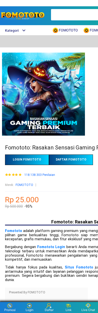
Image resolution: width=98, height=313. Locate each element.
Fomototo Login (51, 247)
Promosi (10, 310)
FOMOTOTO (24, 185)
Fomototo (13, 231)
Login (29, 310)
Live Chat (88, 310)
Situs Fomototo (79, 267)
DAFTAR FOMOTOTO (71, 159)
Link (69, 310)
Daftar (49, 310)
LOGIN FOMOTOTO (27, 159)
